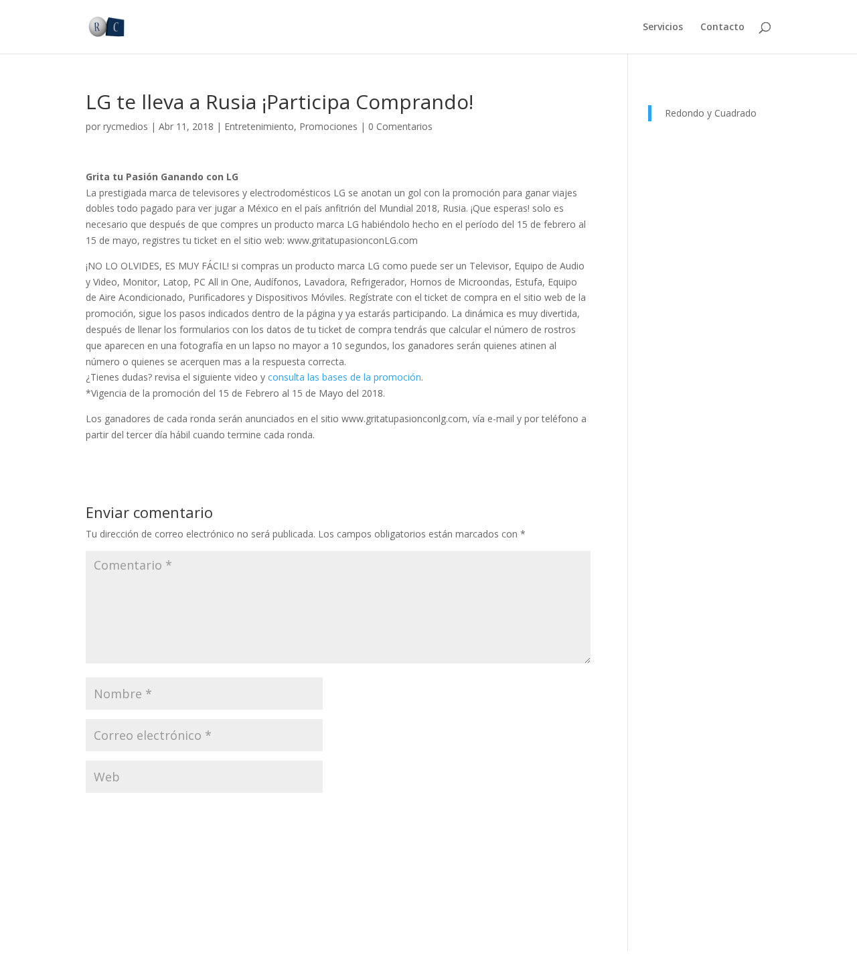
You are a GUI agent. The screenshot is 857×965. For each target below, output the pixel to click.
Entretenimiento (259, 126)
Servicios (663, 27)
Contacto (722, 27)
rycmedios (125, 126)
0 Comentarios (400, 126)
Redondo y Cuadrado (711, 113)
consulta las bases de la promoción (344, 377)
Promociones (328, 126)
